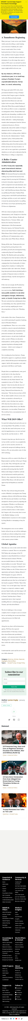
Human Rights (19, 942)
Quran (4, 886)
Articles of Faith (6, 914)
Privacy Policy (18, 977)
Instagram (19, 992)
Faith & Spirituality (7, 942)
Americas (10, 659)
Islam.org (4, 971)
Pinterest (19, 999)
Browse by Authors (7, 949)
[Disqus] (14, 849)
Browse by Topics (7, 955)
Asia (16, 956)
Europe (17, 951)
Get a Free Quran (19, 894)
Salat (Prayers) (6, 920)
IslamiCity (5, 814)
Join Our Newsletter (20, 897)
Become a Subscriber (20, 899)
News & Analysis (19, 947)
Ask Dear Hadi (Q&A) (20, 886)
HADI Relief (5, 973)
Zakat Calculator (6, 902)
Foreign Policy (21, 663)
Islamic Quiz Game (20, 927)
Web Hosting (5, 1001)
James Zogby (13, 700)
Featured (21, 659)
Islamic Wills (5, 997)
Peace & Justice (19, 944)
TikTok (18, 997)
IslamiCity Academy (7, 977)
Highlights (5, 661)
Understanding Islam (8, 899)
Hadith (4, 891)
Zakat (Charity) (6, 923)
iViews (5, 755)
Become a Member (20, 901)
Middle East (18, 960)
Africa (16, 958)
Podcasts (17, 932)
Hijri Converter (6, 895)
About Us (17, 970)
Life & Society (6, 944)
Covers (17, 914)
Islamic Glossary (19, 923)
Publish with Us (19, 979)
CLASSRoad (5, 979)
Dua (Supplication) (7, 897)
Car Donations (6, 992)
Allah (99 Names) (6, 912)
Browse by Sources (7, 957)
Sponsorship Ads (6, 999)
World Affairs (12, 661)
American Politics (12, 755)
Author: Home (6, 705)
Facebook (19, 988)
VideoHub (17, 930)
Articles (16, 659)
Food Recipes (18, 916)
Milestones (18, 975)
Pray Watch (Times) (7, 893)
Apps (16, 912)
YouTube (19, 994)
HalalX (4, 975)
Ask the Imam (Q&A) (20, 888)
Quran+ (4, 888)
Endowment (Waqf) (7, 994)
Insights (17, 919)
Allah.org (4, 968)
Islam (3, 882)
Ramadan (4, 925)
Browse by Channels (7, 960)
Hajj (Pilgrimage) (6, 927)
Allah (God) (5, 884)
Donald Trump (12, 663)
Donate (4, 988)
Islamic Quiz (18, 925)
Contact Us (18, 972)
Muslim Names (19, 921)
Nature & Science (7, 947)
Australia (17, 953)
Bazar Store (5, 990)
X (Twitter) (18, 990)
